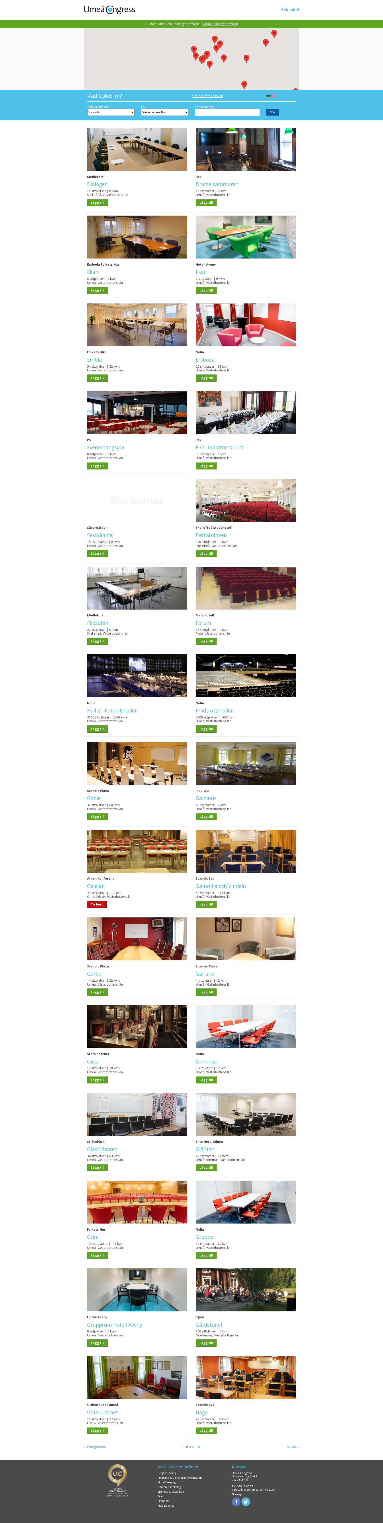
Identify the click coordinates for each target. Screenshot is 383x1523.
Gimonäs (206, 1061)
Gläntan (205, 1149)
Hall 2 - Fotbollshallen (112, 710)
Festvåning (100, 535)
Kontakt (239, 1466)
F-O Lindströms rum (219, 447)
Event (161, 1496)
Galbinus (206, 798)
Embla (94, 359)
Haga (202, 1412)
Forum (203, 623)
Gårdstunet (209, 1324)
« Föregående (95, 1446)
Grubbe (204, 1236)
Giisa (93, 1061)
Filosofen (97, 623)
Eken (201, 271)
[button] (216, 49)
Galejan (96, 886)
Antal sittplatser (98, 106)
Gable (94, 798)
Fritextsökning (205, 106)
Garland (205, 973)
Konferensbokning (169, 1487)
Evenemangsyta (105, 447)
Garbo (94, 973)
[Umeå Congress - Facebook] (236, 1501)
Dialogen (97, 184)
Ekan (92, 271)
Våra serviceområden (178, 1466)
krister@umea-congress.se (258, 1490)
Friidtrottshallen (215, 710)
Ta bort (97, 904)
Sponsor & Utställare (171, 1492)
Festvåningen (211, 535)
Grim (93, 1236)
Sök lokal (290, 9)
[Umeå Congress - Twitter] (245, 1501)
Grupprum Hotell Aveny (114, 1324)
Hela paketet (166, 1506)
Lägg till (97, 203)
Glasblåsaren (102, 1149)
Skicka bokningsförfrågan (220, 24)
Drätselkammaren (217, 184)
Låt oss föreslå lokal (207, 96)
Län (144, 106)
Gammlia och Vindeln (221, 886)
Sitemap (237, 1494)
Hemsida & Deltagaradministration (180, 1478)
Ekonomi (163, 1501)
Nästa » (293, 1446)
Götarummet (102, 1412)
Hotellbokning (167, 1482)
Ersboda (205, 359)
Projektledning (167, 1473)
